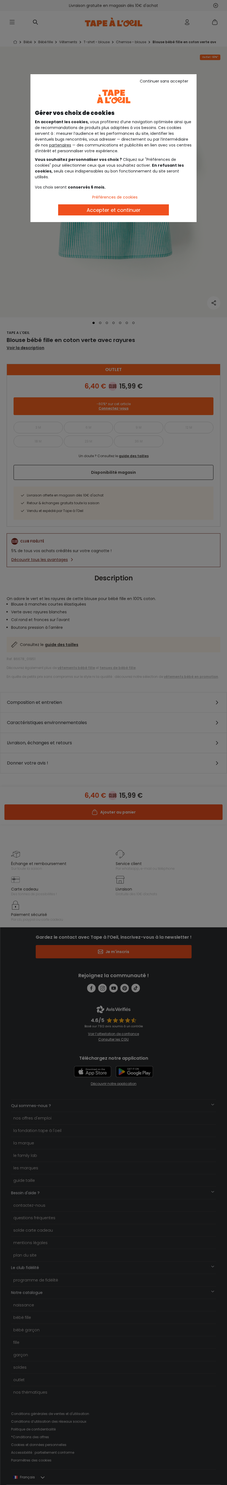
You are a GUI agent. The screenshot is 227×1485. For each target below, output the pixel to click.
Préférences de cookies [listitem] (115, 197)
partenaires (60, 145)
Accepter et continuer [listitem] (114, 210)
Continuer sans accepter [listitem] (164, 81)
